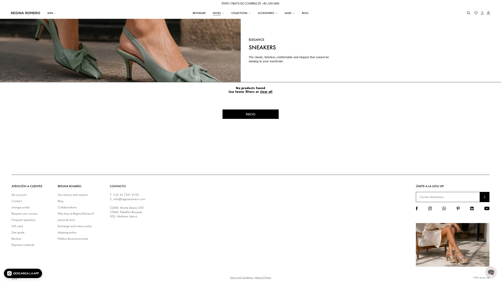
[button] (468, 13)
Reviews (16, 238)
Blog (60, 201)
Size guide (18, 232)
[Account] (482, 13)
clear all (266, 92)
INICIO (250, 114)
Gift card (17, 226)
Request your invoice (25, 213)
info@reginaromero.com (129, 199)
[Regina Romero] (25, 13)
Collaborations (67, 207)
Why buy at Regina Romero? (76, 213)
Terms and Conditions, (242, 277)
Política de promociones (73, 238)
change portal (20, 207)
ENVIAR (484, 197)
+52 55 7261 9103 (126, 195)
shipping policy (67, 232)
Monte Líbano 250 (132, 208)
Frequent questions (23, 220)
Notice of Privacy (263, 277)
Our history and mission (73, 194)
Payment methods (23, 245)
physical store (66, 220)
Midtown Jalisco (127, 216)
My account (19, 194)
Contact (17, 201)
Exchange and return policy (75, 226)
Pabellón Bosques (131, 212)
